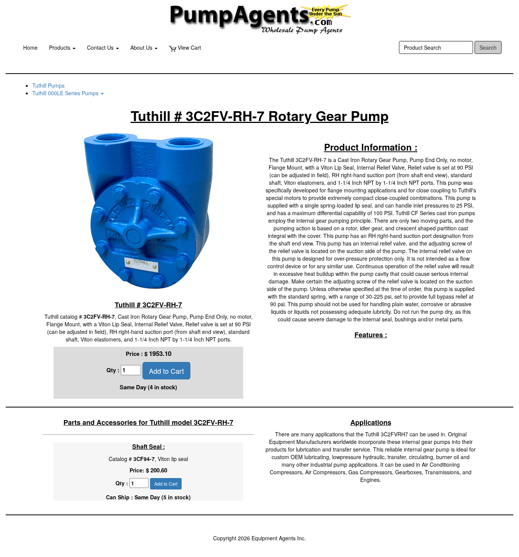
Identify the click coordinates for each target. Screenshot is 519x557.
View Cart (188, 47)
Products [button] (60, 47)
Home (30, 47)
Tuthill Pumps (48, 85)
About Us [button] (142, 47)
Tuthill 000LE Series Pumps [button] (66, 93)
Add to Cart (166, 371)
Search (488, 47)
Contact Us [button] (101, 47)
